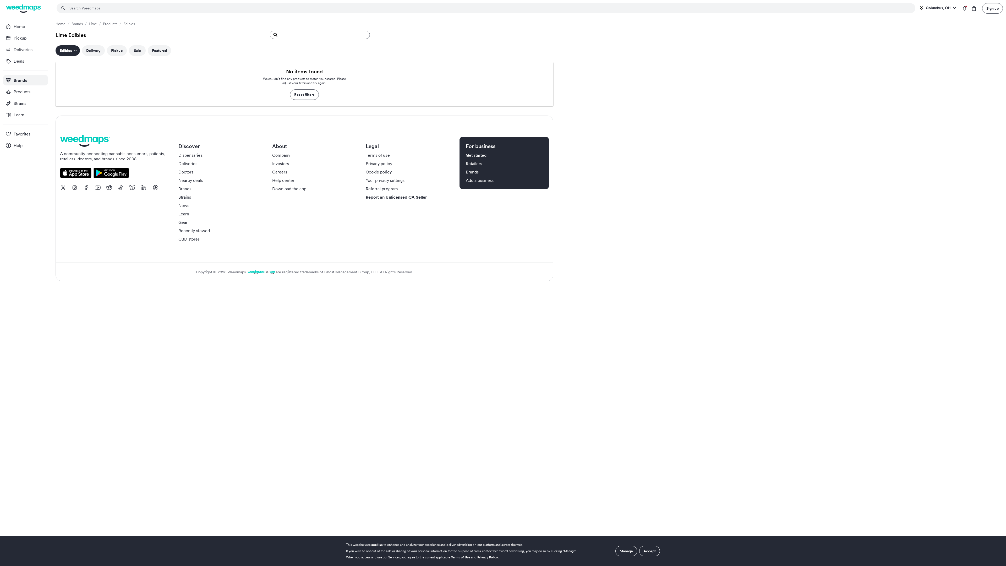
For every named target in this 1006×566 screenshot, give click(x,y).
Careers (279, 172)
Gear (183, 222)
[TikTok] (121, 187)
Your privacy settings (385, 180)
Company (281, 155)
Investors (280, 163)
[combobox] (489, 8)
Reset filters (304, 94)
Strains (184, 197)
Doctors (185, 172)
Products (110, 23)
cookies (377, 545)
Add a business (480, 180)
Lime (93, 23)
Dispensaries (190, 155)
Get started (476, 155)
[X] (63, 187)
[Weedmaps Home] (24, 8)
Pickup (117, 50)
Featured (159, 50)
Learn (183, 213)
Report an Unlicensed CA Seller (396, 197)
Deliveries (188, 163)
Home (60, 23)
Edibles (129, 23)
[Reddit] (109, 187)
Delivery (93, 50)
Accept (649, 551)
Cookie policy (379, 172)
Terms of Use (461, 557)
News (183, 205)
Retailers (474, 163)
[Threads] (155, 187)
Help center (283, 180)
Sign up (992, 8)
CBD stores (189, 239)
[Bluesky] (132, 187)
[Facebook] (86, 187)
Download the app (289, 188)
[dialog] (503, 551)
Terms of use (378, 155)
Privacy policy (379, 163)
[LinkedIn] (144, 187)
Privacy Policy (487, 557)
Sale (137, 50)
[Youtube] (97, 187)
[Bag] (974, 8)
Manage (626, 551)
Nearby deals (190, 180)
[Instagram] (74, 187)
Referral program (382, 188)
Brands (77, 23)
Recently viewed (194, 230)
